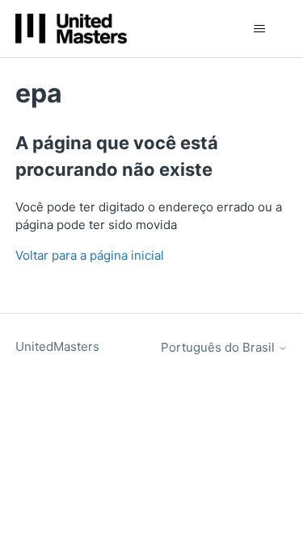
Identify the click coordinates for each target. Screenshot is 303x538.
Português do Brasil (219, 347)
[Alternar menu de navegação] (259, 29)
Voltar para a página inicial (89, 255)
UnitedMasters (57, 346)
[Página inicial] (71, 29)
